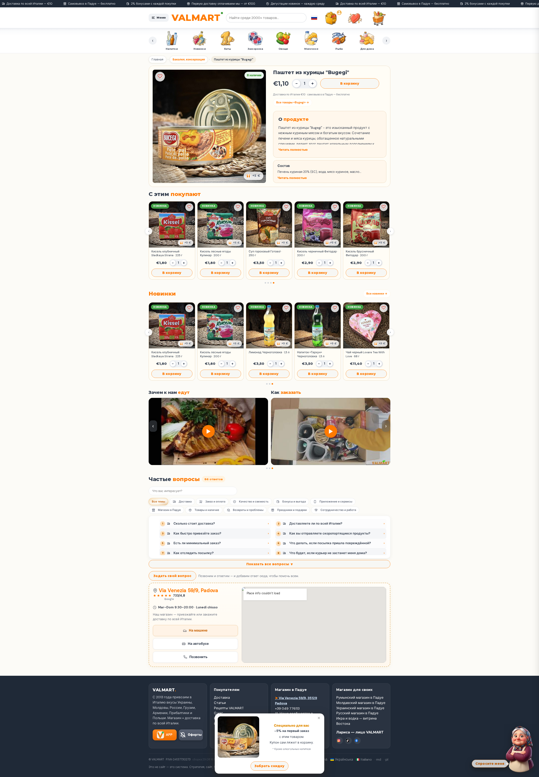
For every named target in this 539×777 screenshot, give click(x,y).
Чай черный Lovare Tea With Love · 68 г (365, 354)
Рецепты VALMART (229, 708)
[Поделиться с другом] (185, 243)
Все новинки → (376, 293)
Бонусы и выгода (294, 501)
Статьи (220, 703)
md (378, 759)
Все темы (158, 501)
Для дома (339, 48)
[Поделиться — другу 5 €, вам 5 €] (253, 176)
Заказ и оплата (215, 501)
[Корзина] (379, 18)
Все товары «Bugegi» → (292, 102)
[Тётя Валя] (520, 748)
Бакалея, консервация (189, 59)
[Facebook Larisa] (357, 740)
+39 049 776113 (287, 708)
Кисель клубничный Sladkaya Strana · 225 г (166, 253)
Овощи (255, 48)
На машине (198, 630)
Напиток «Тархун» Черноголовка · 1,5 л (310, 354)
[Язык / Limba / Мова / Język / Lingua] (314, 17)
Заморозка (227, 48)
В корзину (349, 83)
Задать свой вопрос (172, 576)
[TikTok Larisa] (348, 740)
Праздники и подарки (292, 510)
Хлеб (367, 48)
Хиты (199, 48)
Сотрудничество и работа (338, 510)
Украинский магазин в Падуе (360, 708)
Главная (157, 59)
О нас (218, 713)
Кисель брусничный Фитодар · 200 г (360, 253)
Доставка (185, 501)
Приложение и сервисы (335, 501)
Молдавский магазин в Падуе (360, 703)
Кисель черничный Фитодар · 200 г (317, 253)
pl (387, 759)
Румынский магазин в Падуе (359, 697)
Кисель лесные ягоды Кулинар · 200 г (215, 253)
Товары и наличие (207, 510)
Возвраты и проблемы (248, 510)
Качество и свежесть (254, 501)
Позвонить (198, 657)
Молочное (283, 48)
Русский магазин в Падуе (357, 713)
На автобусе (198, 643)
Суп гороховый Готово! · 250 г (265, 253)
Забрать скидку (269, 766)
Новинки (172, 48)
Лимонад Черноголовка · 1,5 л (269, 352)
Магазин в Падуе (169, 510)
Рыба (311, 48)
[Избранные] (355, 18)
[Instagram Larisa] (339, 740)
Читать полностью (293, 150)
